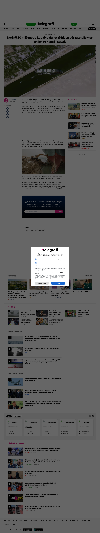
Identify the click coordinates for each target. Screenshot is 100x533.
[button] (50, 266)
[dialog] (50, 266)
